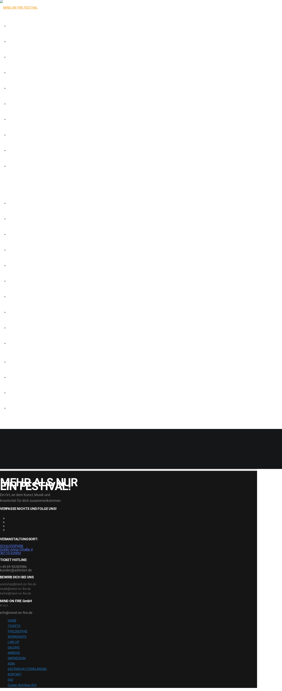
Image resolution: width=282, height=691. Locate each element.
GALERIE (12, 281)
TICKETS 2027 (16, 219)
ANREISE (13, 297)
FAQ (10, 328)
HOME (11, 203)
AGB (10, 343)
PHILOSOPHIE (15, 234)
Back (3, 467)
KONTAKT (13, 312)
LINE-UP (12, 250)
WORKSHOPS (15, 266)
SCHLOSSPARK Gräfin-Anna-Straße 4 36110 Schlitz (16, 549)
